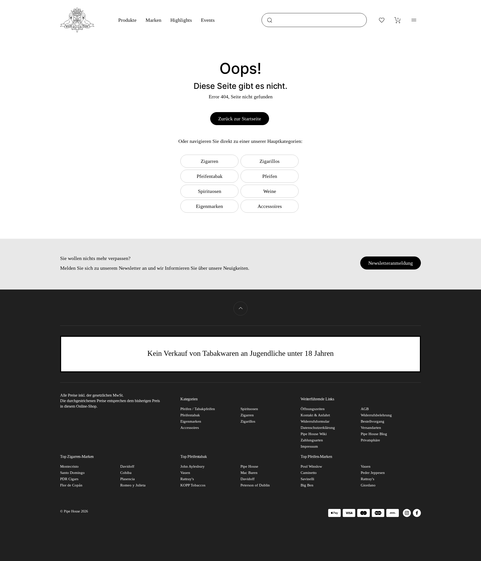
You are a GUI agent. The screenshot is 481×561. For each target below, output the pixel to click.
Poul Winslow (311, 466)
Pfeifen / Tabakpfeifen (197, 409)
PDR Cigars (69, 479)
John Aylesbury (192, 466)
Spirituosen (249, 409)
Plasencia (127, 479)
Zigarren (247, 415)
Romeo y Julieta (133, 485)
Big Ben (307, 485)
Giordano (368, 485)
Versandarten (371, 428)
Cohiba (126, 473)
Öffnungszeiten (313, 409)
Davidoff (127, 466)
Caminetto (309, 473)
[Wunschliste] (382, 20)
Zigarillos (248, 421)
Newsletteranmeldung (390, 263)
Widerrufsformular (315, 421)
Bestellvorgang (372, 421)
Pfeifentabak (190, 415)
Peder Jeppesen (373, 473)
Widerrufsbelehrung (376, 415)
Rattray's (187, 479)
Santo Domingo (72, 473)
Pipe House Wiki (314, 434)
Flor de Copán (71, 485)
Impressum (309, 446)
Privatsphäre (370, 440)
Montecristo (69, 466)
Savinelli (307, 479)
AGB (365, 409)
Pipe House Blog (374, 434)
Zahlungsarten (312, 440)
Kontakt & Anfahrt (315, 415)
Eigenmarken (190, 421)
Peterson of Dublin (255, 485)
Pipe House (249, 466)
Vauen (185, 473)
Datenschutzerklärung (318, 428)
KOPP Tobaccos (192, 485)
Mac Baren (249, 473)
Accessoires (189, 428)
